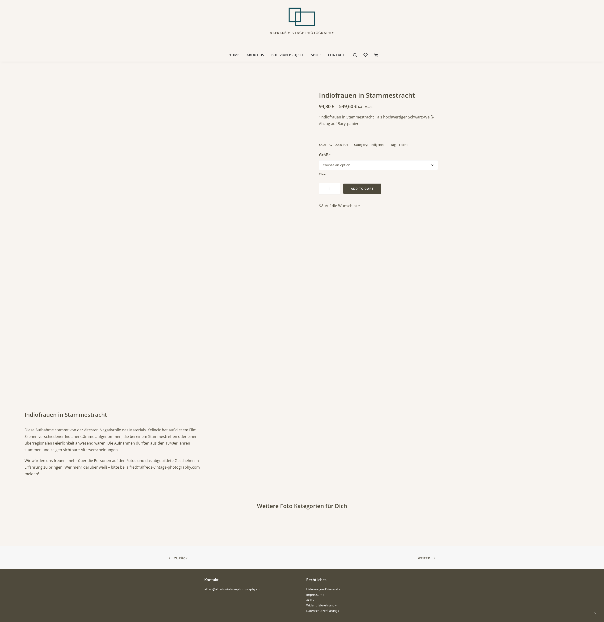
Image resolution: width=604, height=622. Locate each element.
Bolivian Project (287, 55)
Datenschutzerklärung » (323, 611)
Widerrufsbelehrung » (321, 605)
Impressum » (315, 595)
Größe (325, 154)
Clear (322, 174)
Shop (316, 55)
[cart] (374, 55)
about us (255, 55)
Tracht (403, 145)
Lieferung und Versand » (323, 589)
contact (336, 55)
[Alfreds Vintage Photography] (302, 24)
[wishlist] (365, 55)
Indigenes (377, 145)
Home (234, 55)
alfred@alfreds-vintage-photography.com (163, 467)
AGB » (310, 600)
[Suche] (356, 55)
